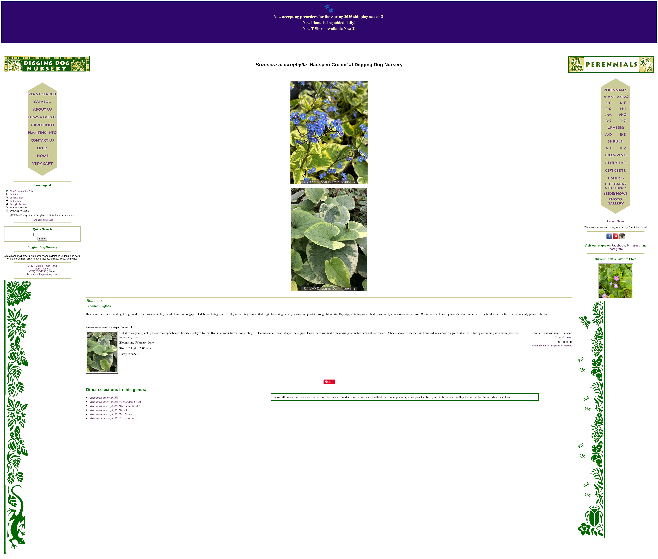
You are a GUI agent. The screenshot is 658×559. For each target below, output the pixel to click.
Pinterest (633, 245)
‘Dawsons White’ (115, 406)
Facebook (618, 245)
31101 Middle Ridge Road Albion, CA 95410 (42, 267)
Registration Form (306, 397)
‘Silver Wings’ (113, 418)
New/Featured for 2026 (21, 191)
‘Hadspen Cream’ (107, 327)
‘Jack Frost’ (111, 410)
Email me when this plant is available (552, 345)
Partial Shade (16, 197)
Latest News (615, 221)
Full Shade (15, 200)
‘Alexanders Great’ (116, 402)
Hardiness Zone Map (42, 219)
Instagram (615, 249)
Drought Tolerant (18, 204)
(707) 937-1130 (37, 271)
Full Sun (14, 194)
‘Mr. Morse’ (112, 414)
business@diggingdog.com (42, 274)
